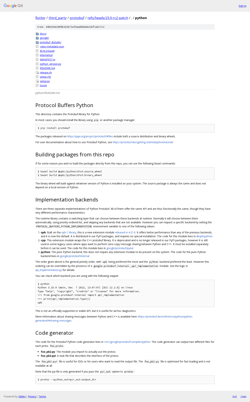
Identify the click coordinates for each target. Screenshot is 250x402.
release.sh (46, 72)
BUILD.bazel (47, 51)
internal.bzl (46, 55)
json (243, 396)
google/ (44, 38)
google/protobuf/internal (74, 256)
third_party (58, 18)
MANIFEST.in (47, 59)
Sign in (242, 6)
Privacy (32, 396)
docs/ (43, 33)
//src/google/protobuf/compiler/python (127, 342)
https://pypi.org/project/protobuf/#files (90, 136)
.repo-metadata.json (52, 46)
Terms (42, 396)
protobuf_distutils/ (50, 42)
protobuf (77, 18)
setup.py (45, 81)
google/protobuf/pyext (120, 248)
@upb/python (204, 236)
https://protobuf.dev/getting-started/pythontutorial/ (143, 142)
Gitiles (22, 396)
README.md (47, 68)
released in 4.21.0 (125, 232)
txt (234, 396)
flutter (40, 18)
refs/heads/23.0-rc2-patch (107, 18)
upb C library (68, 232)
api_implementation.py (48, 270)
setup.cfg (45, 76)
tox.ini (43, 85)
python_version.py (50, 64)
